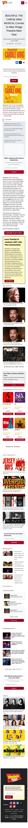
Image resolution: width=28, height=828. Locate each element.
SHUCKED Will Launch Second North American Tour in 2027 (13, 141)
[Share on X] (20, 62)
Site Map (20, 811)
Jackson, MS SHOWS (8, 590)
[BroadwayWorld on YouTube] (14, 806)
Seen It (8, 411)
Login (19, 2)
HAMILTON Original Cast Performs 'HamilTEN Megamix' (19, 564)
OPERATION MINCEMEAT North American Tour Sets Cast (12, 742)
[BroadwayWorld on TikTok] (21, 802)
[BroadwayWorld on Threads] (10, 806)
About (12, 809)
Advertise (6, 809)
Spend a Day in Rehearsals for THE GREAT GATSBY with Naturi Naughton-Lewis (19, 555)
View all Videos (7, 586)
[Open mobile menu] (26, 2)
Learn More (9, 281)
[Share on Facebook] (17, 62)
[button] (22, 2)
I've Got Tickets (8, 413)
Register (14, 2)
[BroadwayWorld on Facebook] (10, 802)
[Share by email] (23, 62)
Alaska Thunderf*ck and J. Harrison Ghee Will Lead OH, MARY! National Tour (13, 711)
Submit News (8, 811)
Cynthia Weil (6, 114)
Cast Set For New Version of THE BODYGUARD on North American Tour (13, 124)
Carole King (14, 105)
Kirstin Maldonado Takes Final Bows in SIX (19, 570)
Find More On (13, 446)
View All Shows (14, 616)
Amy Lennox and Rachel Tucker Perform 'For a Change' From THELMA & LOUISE (18, 579)
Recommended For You (9, 628)
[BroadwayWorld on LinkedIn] (17, 802)
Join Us (22, 809)
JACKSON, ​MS (11, 3)
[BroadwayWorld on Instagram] (14, 802)
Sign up (14, 688)
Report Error (14, 813)
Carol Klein (20, 186)
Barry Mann (18, 112)
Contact (17, 809)
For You (9, 286)
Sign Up (14, 80)
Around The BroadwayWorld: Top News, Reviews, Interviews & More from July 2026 (14, 135)
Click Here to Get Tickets (14, 233)
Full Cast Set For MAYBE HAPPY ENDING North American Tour (13, 129)
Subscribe (14, 542)
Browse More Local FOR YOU (14, 367)
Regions (15, 811)
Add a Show (14, 620)
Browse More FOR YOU (13, 669)
